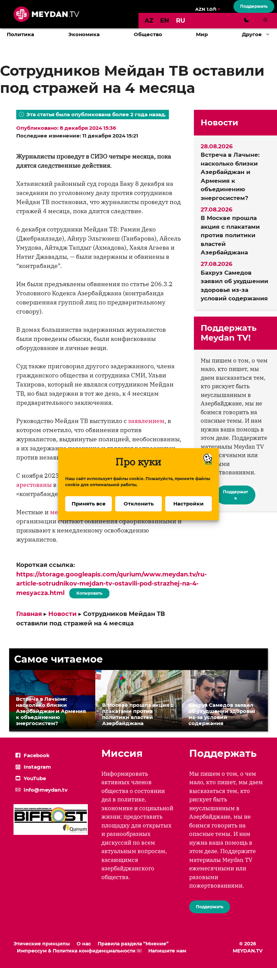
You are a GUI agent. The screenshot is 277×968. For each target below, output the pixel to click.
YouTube (35, 778)
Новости (62, 614)
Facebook (37, 755)
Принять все (89, 503)
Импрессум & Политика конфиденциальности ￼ (79, 951)
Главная (29, 614)
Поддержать (254, 6)
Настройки (188, 503)
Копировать (87, 592)
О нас (84, 944)
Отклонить (139, 503)
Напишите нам (167, 951)
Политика (20, 34)
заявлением (146, 421)
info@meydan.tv (46, 790)
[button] (269, 34)
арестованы (34, 485)
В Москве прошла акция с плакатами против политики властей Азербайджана (230, 235)
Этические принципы (42, 944)
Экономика (84, 34)
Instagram (37, 767)
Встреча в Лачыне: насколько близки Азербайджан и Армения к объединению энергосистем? (230, 176)
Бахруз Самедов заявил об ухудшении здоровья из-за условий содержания (234, 285)
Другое (252, 34)
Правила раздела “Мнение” (133, 944)
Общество (148, 34)
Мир (202, 34)
